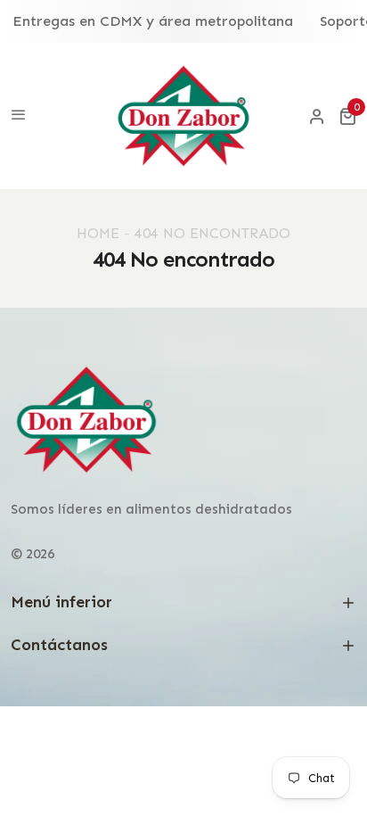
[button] (347, 116)
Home (98, 233)
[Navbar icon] (19, 116)
